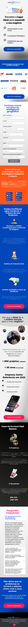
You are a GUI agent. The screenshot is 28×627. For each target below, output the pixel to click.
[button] (14, 517)
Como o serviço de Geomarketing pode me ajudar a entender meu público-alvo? (13, 550)
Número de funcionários (9, 148)
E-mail (5, 121)
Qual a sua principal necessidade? (12, 154)
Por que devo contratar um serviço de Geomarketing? (13, 517)
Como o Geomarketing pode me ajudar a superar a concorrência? (14, 556)
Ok (14, 624)
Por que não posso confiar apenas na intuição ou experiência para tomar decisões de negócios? (14, 571)
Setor (4, 143)
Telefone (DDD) (7, 126)
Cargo (5, 132)
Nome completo (7, 115)
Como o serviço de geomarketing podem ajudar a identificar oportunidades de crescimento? (12, 563)
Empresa (5, 137)
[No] (26, 622)
